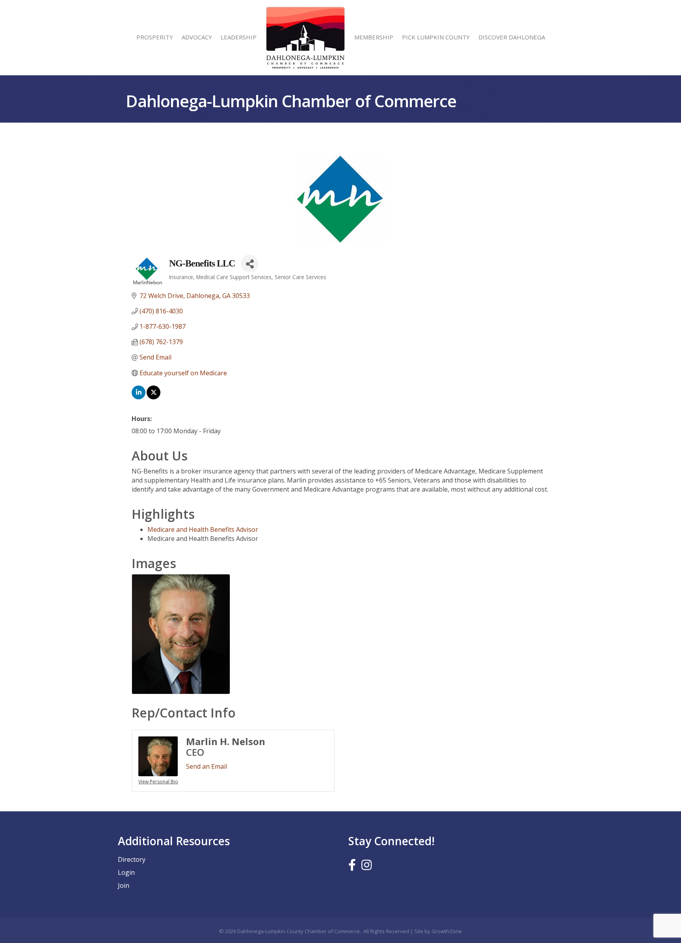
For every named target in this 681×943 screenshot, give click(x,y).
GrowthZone (447, 931)
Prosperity (154, 37)
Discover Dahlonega (511, 37)
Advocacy (197, 37)
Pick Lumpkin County (436, 37)
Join (123, 885)
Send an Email (206, 766)
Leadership (239, 37)
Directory (131, 859)
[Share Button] (250, 263)
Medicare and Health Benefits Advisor (202, 529)
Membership (373, 37)
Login (126, 872)
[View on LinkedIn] (138, 397)
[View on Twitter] (153, 397)
